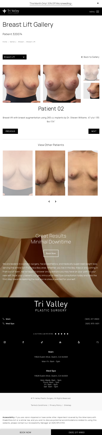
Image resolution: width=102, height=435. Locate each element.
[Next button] (54, 200)
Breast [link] (21, 42)
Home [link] (5, 42)
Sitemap (67, 405)
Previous (10, 131)
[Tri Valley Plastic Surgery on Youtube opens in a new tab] (60, 342)
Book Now (51, 253)
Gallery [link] (13, 42)
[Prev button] (47, 200)
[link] (92, 319)
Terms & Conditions (39, 405)
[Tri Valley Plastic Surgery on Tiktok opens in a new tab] (42, 342)
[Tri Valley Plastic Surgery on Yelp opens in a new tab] (79, 342)
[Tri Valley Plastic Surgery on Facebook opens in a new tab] (23, 342)
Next (93, 131)
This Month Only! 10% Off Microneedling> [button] (51, 3)
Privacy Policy (56, 405)
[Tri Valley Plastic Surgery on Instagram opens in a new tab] (5, 342)
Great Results (51, 238)
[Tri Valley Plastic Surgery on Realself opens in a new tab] (97, 342)
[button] (97, 12)
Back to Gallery (91, 57)
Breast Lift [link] (31, 42)
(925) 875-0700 (58, 423)
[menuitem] (4, 342)
